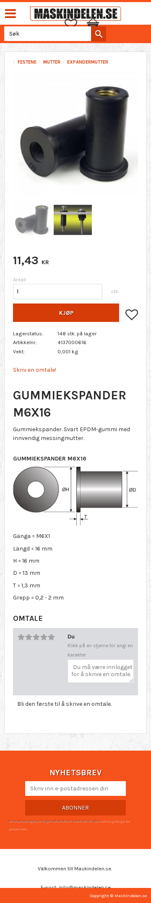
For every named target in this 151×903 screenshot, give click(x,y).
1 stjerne (21, 637)
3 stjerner (36, 637)
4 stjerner (43, 637)
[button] (75, 24)
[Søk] (98, 33)
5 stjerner (51, 637)
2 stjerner (28, 637)
